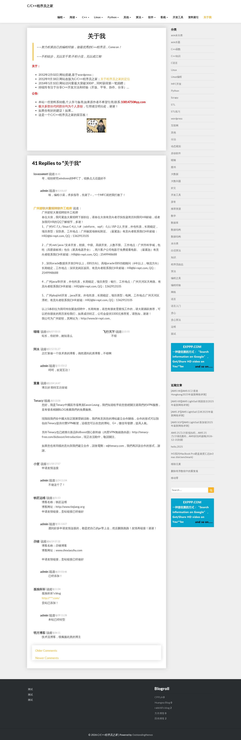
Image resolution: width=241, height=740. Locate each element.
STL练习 (175, 111)
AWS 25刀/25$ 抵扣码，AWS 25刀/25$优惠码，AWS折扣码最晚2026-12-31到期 (192, 436)
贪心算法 (176, 319)
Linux (97, 17)
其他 (126, 17)
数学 (173, 215)
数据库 (174, 222)
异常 (173, 201)
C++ (85, 17)
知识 (173, 257)
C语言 (174, 62)
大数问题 (176, 181)
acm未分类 (177, 35)
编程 (60, 17)
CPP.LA (159, 697)
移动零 (174, 477)
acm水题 (175, 42)
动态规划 (176, 146)
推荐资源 (176, 208)
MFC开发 (176, 83)
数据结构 (176, 229)
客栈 (163, 17)
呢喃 (173, 160)
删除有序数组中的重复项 (184, 470)
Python (112, 17)
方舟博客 (159, 713)
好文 (173, 187)
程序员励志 (177, 264)
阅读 (72, 17)
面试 (173, 333)
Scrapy (174, 97)
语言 (173, 299)
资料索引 (193, 17)
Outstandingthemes (142, 734)
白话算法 (176, 250)
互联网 (174, 125)
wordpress (176, 118)
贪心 (173, 312)
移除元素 (176, 463)
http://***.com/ (51, 598)
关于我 (207, 17)
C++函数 (176, 49)
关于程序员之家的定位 (115, 79)
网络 (173, 291)
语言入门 (176, 305)
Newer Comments (47, 658)
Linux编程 (176, 76)
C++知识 (176, 55)
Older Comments (46, 650)
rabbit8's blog (162, 707)
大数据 (174, 173)
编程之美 (176, 278)
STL (173, 104)
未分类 (174, 243)
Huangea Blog (162, 702)
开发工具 (178, 17)
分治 (173, 139)
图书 (173, 167)
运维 (173, 326)
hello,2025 (177, 446)
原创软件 (176, 153)
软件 (151, 17)
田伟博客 (159, 718)
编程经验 (176, 285)
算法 (139, 17)
